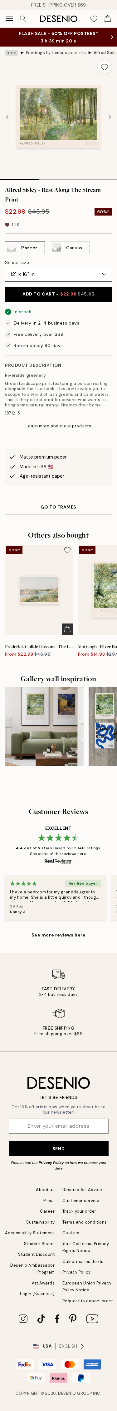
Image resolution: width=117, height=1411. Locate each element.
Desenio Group (75, 1393)
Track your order (79, 1211)
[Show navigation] (9, 18)
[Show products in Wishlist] (94, 18)
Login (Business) (37, 1293)
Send (58, 1148)
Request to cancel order (87, 1301)
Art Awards (43, 1283)
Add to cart (58, 294)
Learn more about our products (58, 426)
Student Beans (39, 1243)
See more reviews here (59, 935)
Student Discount (36, 1254)
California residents (83, 1261)
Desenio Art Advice (82, 1189)
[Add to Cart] (67, 629)
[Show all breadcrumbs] (11, 53)
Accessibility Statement (30, 1232)
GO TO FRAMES (58, 507)
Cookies (71, 1232)
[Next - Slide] (110, 117)
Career (47, 1211)
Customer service (81, 1200)
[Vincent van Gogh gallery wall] (44, 726)
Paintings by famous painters (56, 52)
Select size (17, 262)
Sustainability (40, 1222)
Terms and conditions (84, 1222)
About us (45, 1189)
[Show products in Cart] (108, 18)
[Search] (23, 18)
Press (49, 1200)
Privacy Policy (51, 1162)
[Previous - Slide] (7, 117)
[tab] (19, 177)
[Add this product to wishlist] (104, 66)
